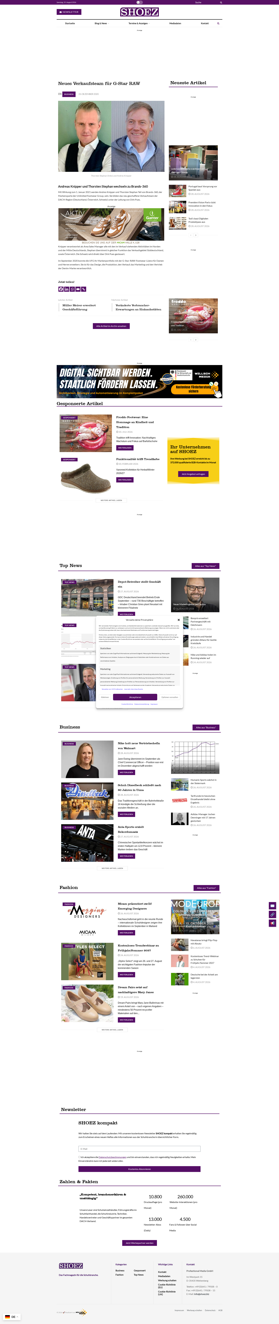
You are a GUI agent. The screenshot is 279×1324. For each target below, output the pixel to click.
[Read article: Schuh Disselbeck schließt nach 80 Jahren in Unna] (87, 801)
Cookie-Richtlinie (127, 704)
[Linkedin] (66, 289)
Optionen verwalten (169, 697)
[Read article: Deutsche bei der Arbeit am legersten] (179, 979)
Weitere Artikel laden (111, 500)
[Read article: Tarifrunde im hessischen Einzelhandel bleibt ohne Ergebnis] (179, 800)
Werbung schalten (167, 1280)
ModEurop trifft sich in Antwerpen (189, 926)
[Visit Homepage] (139, 11)
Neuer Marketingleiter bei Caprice (189, 604)
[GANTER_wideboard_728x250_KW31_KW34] (111, 226)
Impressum (154, 704)
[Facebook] (61, 289)
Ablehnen (105, 697)
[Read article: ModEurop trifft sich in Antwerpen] (195, 917)
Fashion (69, 904)
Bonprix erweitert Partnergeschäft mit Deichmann (201, 621)
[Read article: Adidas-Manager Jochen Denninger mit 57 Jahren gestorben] (179, 819)
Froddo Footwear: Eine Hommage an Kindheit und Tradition (135, 422)
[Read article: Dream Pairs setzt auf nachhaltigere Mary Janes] (87, 1003)
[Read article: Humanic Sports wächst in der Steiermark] (179, 784)
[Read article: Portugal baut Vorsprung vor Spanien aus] (177, 191)
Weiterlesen (126, 447)
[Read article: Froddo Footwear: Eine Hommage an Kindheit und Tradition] (193, 315)
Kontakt (205, 23)
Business (69, 94)
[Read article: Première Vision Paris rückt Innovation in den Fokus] (177, 207)
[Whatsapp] (72, 289)
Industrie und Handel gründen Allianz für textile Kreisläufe (204, 640)
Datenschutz (210, 1310)
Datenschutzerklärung (141, 704)
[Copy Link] (83, 289)
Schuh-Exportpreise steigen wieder (189, 765)
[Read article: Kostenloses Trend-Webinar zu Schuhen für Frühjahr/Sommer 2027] (179, 961)
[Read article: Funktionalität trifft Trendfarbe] (86, 475)
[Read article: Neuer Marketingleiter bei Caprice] (195, 595)
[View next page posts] (196, 235)
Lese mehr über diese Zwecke (133, 689)
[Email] (78, 289)
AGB (220, 1310)
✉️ (272, 906)
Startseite (70, 23)
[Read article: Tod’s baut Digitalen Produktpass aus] (177, 223)
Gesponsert (69, 418)
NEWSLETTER (70, 11)
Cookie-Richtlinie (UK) (167, 1293)
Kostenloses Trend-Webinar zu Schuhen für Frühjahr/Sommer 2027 (205, 959)
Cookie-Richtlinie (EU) (167, 1286)
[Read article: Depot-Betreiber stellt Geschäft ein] (87, 597)
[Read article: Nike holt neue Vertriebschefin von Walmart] (87, 759)
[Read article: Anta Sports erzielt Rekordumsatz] (87, 843)
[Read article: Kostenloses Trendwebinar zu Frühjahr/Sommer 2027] (87, 961)
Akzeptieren (135, 697)
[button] (178, 619)
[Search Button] (220, 2)
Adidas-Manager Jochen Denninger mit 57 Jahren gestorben (203, 817)
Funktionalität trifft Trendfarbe (137, 459)
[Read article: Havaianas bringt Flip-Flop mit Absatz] (179, 945)
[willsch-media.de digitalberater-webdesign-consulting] (139, 381)
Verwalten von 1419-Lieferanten (112, 689)
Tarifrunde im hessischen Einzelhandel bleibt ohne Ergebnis (203, 799)
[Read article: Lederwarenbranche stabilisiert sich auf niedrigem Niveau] (193, 162)
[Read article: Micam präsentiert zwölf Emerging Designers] (87, 919)
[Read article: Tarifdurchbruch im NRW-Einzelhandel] (87, 682)
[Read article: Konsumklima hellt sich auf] (87, 641)
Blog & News (101, 23)
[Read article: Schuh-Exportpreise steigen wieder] (195, 756)
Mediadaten (175, 23)
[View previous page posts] (191, 235)
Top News (69, 582)
